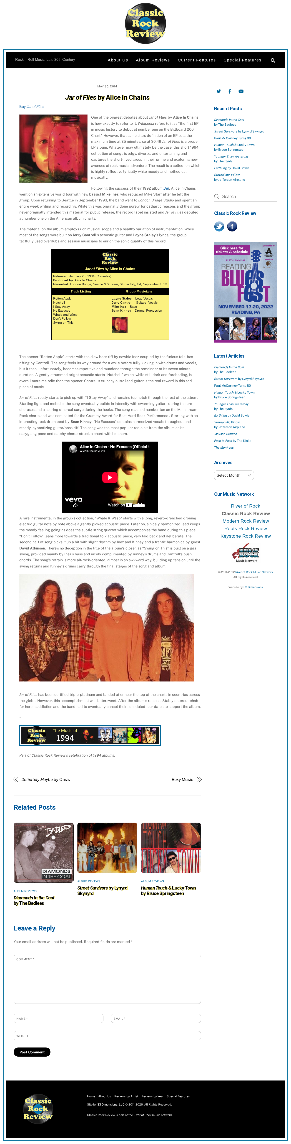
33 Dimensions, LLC (111, 1104)
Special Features (243, 60)
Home (91, 1096)
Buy (31, 107)
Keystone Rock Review (246, 536)
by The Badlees (34, 900)
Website (23, 1036)
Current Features (197, 60)
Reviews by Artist (126, 1096)
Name (22, 1018)
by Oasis (45, 779)
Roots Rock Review (245, 528)
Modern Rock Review (246, 521)
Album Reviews (153, 60)
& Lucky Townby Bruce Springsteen (168, 890)
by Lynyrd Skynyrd (239, 131)
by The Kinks (232, 440)
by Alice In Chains (107, 97)
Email (119, 1018)
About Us (118, 60)
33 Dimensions (253, 587)
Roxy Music (182, 779)
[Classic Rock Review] (38, 1123)
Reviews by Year (152, 1096)
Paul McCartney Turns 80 (232, 138)
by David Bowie (231, 168)
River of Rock (245, 505)
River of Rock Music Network (254, 572)
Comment (25, 959)
